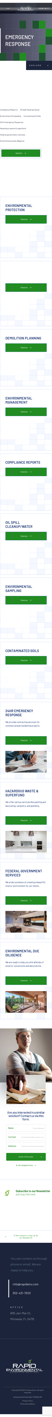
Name (10, 1128)
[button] (26, 1236)
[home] (26, 8)
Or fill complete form (24, 1165)
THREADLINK (37, 1397)
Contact (12, 1137)
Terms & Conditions (27, 1404)
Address (12, 1146)
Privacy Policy (27, 1401)
